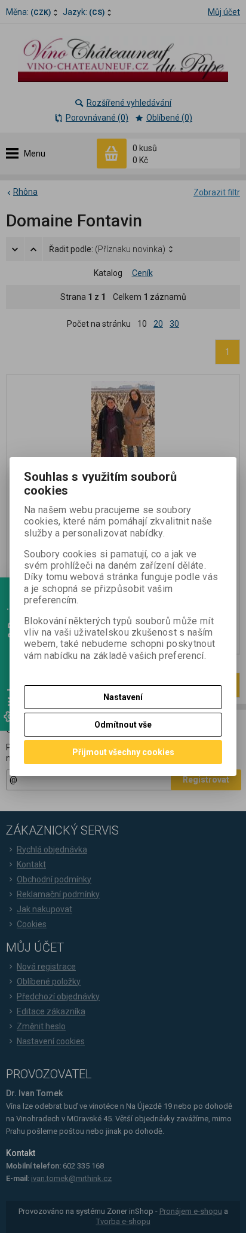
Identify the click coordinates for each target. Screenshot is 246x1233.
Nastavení (123, 697)
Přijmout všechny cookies (123, 752)
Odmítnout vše (123, 724)
